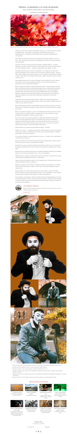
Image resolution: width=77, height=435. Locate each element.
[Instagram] (41, 431)
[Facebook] (36, 431)
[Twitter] (38, 431)
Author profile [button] (26, 192)
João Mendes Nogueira (42, 12)
